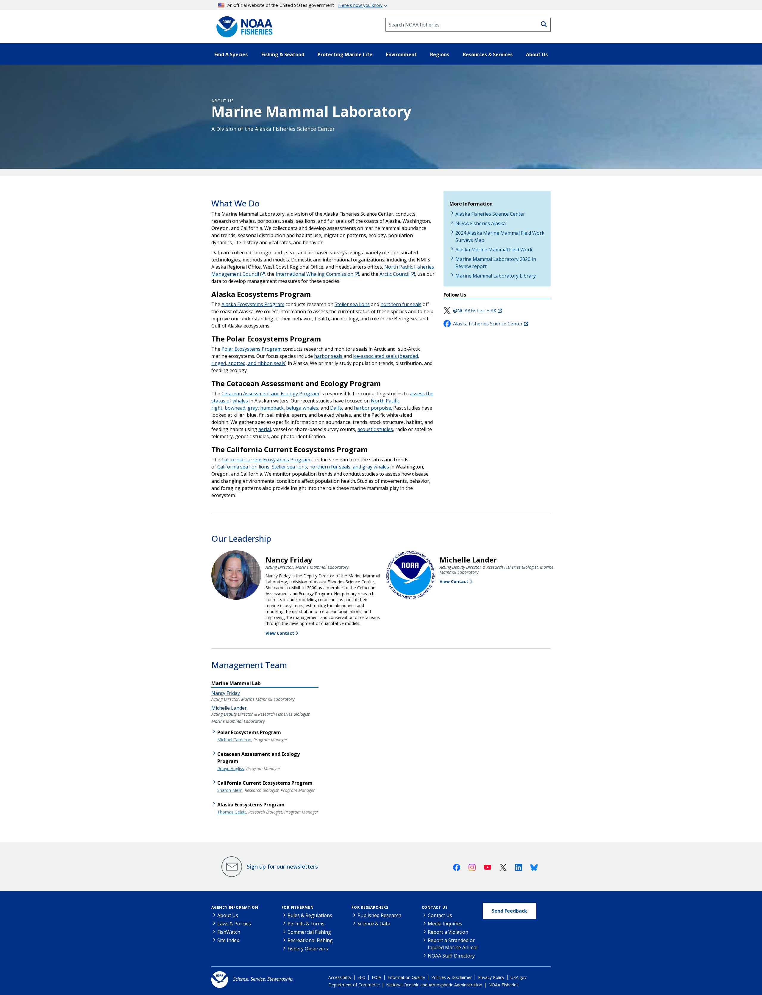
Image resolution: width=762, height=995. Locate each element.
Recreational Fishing (310, 940)
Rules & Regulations (310, 915)
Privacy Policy (491, 977)
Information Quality (406, 977)
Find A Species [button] (231, 54)
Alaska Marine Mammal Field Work (494, 249)
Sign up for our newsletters (282, 866)
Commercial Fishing (309, 932)
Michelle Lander (229, 708)
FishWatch (228, 932)
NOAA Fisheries (503, 985)
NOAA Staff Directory (451, 955)
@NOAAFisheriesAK (474, 310)
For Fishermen (298, 907)
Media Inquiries (445, 923)
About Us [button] (537, 54)
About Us (222, 101)
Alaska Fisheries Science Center (490, 214)
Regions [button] (439, 54)
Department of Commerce (354, 985)
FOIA (376, 977)
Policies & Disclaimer (451, 977)
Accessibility (339, 977)
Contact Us (435, 907)
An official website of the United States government (304, 5)
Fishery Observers (308, 948)
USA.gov (518, 977)
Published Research (379, 915)
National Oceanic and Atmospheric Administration (434, 985)
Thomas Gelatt (231, 812)
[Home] (242, 24)
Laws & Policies (234, 923)
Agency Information (234, 907)
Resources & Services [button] (488, 54)
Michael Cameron (234, 739)
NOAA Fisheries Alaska (480, 223)
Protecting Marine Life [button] (345, 54)
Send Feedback (509, 911)
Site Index (228, 940)
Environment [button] (401, 54)
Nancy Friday (225, 693)
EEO (361, 977)
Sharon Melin (230, 790)
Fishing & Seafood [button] (282, 54)
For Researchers (370, 907)
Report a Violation (448, 932)
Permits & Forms (306, 923)
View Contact (280, 633)
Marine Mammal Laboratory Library (495, 275)
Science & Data (373, 923)
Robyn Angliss (230, 768)
